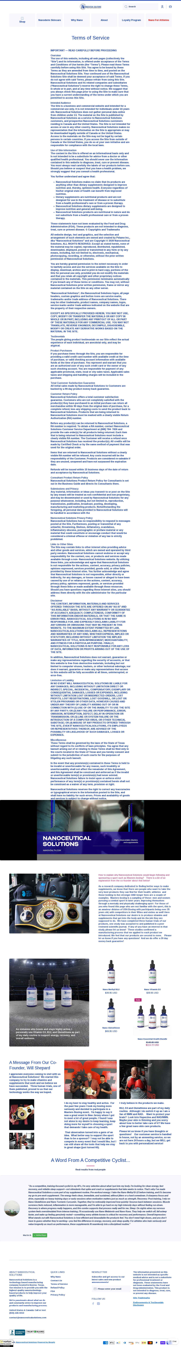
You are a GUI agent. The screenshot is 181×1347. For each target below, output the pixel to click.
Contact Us (56, 1280)
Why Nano (56, 1277)
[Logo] (90, 7)
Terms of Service (59, 1284)
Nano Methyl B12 (111, 989)
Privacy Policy (58, 1295)
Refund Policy (58, 1287)
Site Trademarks (141, 1298)
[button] (6, 1343)
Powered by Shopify (46, 1342)
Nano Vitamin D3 (152, 989)
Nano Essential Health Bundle (152, 1039)
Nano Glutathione (111, 1028)
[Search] (125, 6)
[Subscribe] (127, 1289)
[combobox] (140, 6)
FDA (53, 1291)
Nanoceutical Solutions (26, 1342)
